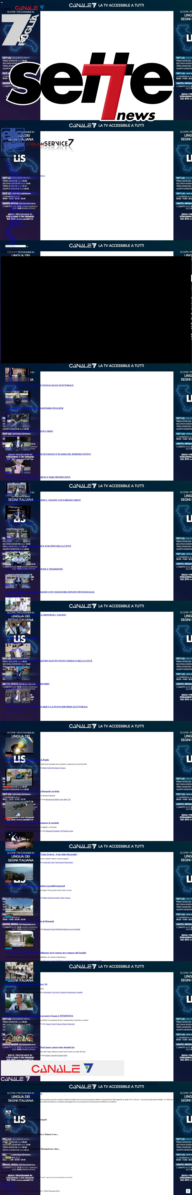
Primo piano (14, 208)
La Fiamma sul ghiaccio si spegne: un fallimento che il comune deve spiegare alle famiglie (45, 953)
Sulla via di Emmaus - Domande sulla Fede (25, 192)
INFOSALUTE (15, 194)
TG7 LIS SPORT (16, 190)
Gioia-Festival (60, 862)
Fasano (48, 1024)
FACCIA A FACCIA (17, 182)
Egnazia (60, 1055)
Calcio (53, 1024)
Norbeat (63, 992)
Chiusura (92, 961)
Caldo (62, 898)
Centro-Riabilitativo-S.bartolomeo (62, 961)
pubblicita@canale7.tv (9, 1187)
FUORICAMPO (16, 184)
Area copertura (10, 236)
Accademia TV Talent (17, 218)
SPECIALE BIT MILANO (19, 202)
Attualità (8, 917)
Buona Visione (15, 198)
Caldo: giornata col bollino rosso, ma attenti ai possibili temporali (35, 886)
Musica (7, 1043)
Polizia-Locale (68, 831)
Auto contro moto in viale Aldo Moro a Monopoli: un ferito (32, 791)
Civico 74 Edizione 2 (17, 206)
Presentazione (71, 992)
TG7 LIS (13, 170)
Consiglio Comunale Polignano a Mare (23, 214)
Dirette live (9, 234)
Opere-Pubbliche (57, 929)
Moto (65, 799)
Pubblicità (13, 226)
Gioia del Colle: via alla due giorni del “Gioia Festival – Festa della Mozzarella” (41, 854)
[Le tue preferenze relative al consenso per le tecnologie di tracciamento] (188, 1191)
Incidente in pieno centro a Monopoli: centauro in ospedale (32, 823)
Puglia (49, 768)
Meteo (44, 768)
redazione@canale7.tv (8, 1185)
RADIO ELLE (15, 196)
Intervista (71, 1024)
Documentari (14, 220)
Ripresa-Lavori (68, 929)
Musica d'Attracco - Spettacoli (20, 210)
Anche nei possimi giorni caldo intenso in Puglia (27, 760)
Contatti (8, 232)
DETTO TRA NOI (16, 180)
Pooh (65, 1055)
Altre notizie (9, 1057)
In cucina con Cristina (17, 224)
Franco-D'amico (62, 1024)
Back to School (15, 222)
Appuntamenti (10, 850)
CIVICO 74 (14, 200)
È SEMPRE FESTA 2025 (19, 178)
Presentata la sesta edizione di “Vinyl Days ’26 (26, 984)
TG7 (7, 164)
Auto (61, 799)
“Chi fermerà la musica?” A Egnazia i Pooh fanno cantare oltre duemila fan (39, 1047)
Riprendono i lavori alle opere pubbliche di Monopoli (29, 921)
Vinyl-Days (56, 992)
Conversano (47, 992)
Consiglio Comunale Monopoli (21, 204)
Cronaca (8, 755)
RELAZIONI (14, 188)
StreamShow (14, 1193)
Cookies (4, 1189)
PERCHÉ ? (14, 174)
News (7, 230)
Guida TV (9, 228)
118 (69, 799)
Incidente (56, 799)
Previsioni (55, 768)
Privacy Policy (14, 1189)
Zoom (12, 212)
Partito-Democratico (81, 961)
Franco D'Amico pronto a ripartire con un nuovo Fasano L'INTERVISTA (39, 1016)
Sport (7, 1011)
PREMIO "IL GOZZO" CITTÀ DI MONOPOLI (27, 176)
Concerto (53, 1055)
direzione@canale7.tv (34, 1094)
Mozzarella (69, 862)
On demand (9, 166)
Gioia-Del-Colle (48, 862)
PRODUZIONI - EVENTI (19, 186)
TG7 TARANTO (16, 172)
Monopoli (49, 799)
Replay (12, 216)
